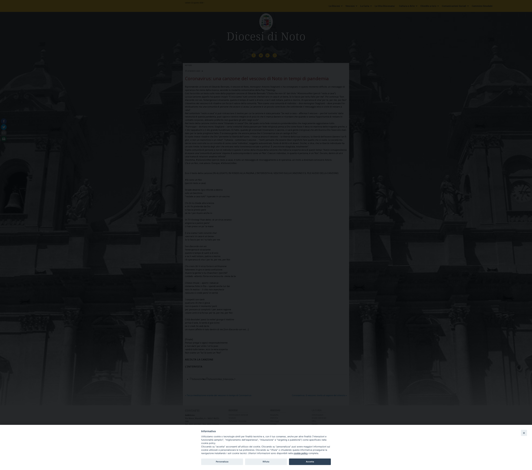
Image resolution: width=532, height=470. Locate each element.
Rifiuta (266, 461)
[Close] (524, 433)
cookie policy (301, 453)
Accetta (310, 461)
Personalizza (222, 461)
